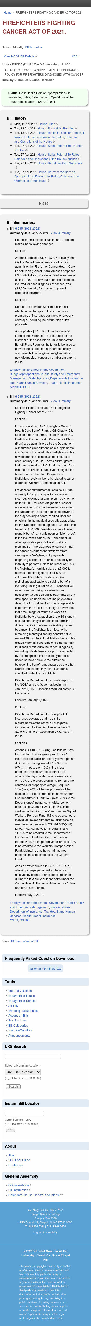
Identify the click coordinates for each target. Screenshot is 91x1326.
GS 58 (27, 387)
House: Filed (48, 124)
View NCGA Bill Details (20, 56)
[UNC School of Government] (44, 3)
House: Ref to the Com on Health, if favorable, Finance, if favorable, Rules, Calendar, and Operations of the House (49, 136)
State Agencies (39, 378)
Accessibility (50, 1232)
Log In (37, 1232)
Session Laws (17, 1020)
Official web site (20, 1185)
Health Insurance (70, 382)
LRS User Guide (19, 1160)
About (12, 1155)
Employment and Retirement (29, 369)
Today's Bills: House (21, 995)
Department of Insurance (66, 378)
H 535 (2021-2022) (27, 228)
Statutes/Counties (20, 1030)
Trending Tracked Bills (23, 1010)
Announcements (19, 1035)
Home (8, 12)
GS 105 (25, 920)
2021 (75, 56)
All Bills (13, 1005)
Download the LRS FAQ (45, 968)
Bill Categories (18, 1025)
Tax (46, 911)
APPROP (16, 387)
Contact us (15, 1165)
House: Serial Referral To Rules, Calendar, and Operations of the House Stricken (47, 156)
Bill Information (19, 1190)
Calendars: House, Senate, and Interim (35, 1195)
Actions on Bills (18, 1015)
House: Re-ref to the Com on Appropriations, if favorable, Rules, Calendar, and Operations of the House (46, 176)
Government (57, 369)
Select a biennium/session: (22, 1065)
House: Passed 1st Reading (57, 128)
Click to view (33, 47)
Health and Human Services (28, 382)
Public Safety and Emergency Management (47, 904)
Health (53, 382)
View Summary (61, 233)
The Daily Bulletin (20, 990)
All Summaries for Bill (24, 941)
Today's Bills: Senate (22, 1000)
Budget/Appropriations (25, 374)
